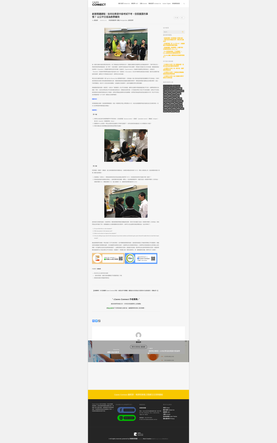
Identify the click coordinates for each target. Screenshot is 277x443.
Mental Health (166, 88)
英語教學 (178, 108)
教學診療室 (166, 98)
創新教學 (130, 20)
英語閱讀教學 (112, 20)
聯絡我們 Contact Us (155, 3)
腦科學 (176, 103)
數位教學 (169, 101)
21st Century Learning (168, 85)
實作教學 (174, 93)
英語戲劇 (174, 108)
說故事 (182, 108)
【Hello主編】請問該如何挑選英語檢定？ (173, 56)
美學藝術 (168, 103)
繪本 (164, 103)
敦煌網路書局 (176, 3)
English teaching (176, 85)
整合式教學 (180, 98)
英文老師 (180, 106)
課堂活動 (165, 111)
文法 (173, 101)
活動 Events (143, 3)
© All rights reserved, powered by (119, 438)
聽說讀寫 (172, 103)
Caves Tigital (167, 3)
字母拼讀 (165, 93)
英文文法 (176, 106)
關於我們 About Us (124, 3)
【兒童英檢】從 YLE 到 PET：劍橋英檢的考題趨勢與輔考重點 (174, 44)
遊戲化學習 (173, 111)
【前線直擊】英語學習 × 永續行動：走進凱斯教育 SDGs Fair (173, 48)
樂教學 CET (134, 3)
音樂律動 (177, 111)
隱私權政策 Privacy (169, 418)
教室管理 (170, 98)
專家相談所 (179, 93)
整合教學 (165, 101)
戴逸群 (96, 20)
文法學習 (176, 101)
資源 (169, 111)
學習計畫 (169, 93)
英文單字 (172, 106)
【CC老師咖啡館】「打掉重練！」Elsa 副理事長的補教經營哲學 (173, 52)
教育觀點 (174, 98)
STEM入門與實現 (179, 88)
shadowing (172, 88)
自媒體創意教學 (166, 106)
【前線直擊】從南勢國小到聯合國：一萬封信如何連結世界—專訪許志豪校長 (173, 39)
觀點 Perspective (122, 20)
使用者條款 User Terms (170, 416)
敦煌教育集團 (133, 438)
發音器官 (181, 101)
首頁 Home (166, 408)
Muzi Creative (147, 438)
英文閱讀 (165, 108)
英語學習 (169, 108)
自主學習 (180, 103)
